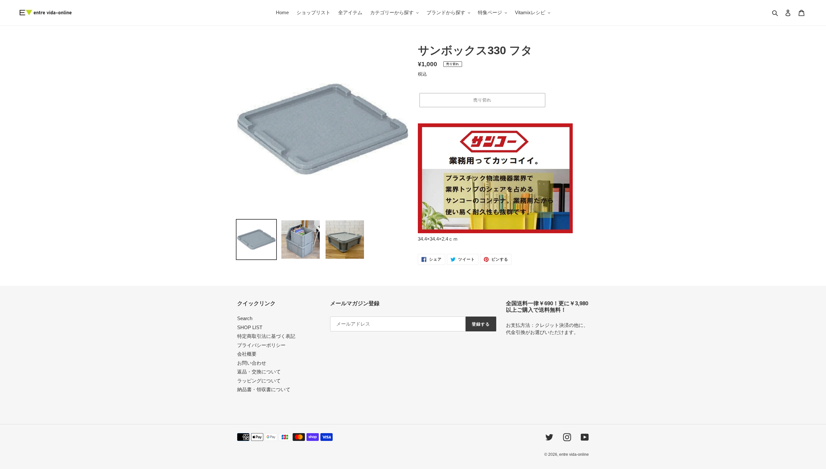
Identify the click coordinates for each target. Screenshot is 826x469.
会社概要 (247, 354)
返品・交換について (259, 371)
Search (244, 318)
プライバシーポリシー (261, 345)
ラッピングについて (259, 380)
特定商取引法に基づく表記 (266, 336)
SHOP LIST (249, 327)
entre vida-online (574, 454)
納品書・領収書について (263, 389)
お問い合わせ (251, 363)
